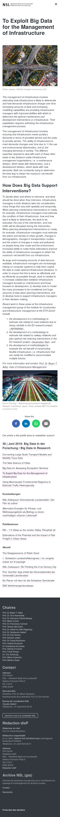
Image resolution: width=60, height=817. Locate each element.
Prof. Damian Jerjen (11, 637)
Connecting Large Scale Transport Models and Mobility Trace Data (27, 456)
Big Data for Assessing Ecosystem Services (25, 468)
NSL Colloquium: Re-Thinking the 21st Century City (29, 566)
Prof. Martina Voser (11, 660)
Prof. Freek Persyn (10, 651)
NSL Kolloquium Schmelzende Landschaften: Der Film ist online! (28, 501)
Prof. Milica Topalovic (12, 657)
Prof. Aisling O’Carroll (12, 648)
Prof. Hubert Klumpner (12, 643)
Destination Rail (40, 342)
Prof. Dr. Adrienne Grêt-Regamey (17, 629)
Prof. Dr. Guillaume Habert (14, 632)
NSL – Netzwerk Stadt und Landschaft (18, 5)
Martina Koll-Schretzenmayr (27, 738)
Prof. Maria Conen (10, 620)
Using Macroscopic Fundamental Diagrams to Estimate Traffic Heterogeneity (26, 483)
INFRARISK (16, 328)
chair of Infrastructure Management (27, 366)
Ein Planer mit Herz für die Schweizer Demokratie (28, 580)
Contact (6, 787)
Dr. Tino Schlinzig (10, 654)
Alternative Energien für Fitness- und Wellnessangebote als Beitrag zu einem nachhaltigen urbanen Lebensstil (23, 512)
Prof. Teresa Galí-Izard (12, 626)
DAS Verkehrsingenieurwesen (18, 585)
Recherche (7, 792)
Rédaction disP (9, 767)
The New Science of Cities (16, 463)
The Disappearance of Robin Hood (20, 553)
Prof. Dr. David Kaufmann (13, 640)
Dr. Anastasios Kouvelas (13, 646)
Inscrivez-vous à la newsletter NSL (20, 715)
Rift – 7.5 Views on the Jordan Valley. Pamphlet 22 (29, 529)
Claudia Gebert (9, 703)
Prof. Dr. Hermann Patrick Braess (17, 618)
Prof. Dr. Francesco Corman (15, 623)
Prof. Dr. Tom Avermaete (13, 615)
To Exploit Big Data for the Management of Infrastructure (24, 474)
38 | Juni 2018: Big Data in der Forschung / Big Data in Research (26, 445)
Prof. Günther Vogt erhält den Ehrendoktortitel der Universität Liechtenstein (28, 573)
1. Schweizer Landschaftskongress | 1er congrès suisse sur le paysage (28, 560)
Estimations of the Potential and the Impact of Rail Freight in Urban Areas (28, 536)
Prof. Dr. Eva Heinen (11, 634)
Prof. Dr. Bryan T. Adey (12, 612)
